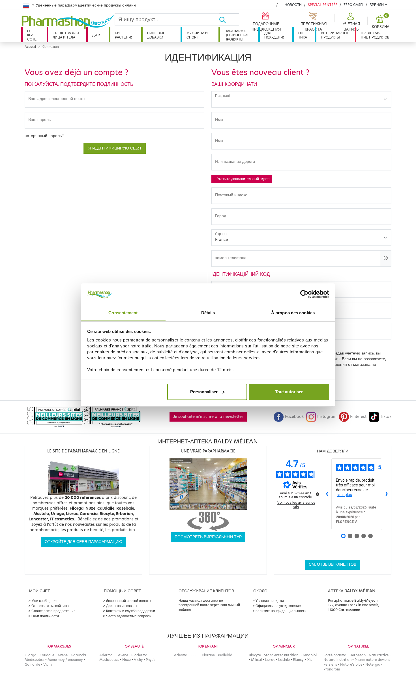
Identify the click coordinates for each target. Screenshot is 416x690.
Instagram (326, 416)
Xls (309, 659)
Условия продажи (270, 600)
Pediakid (225, 655)
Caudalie (47, 655)
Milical (256, 659)
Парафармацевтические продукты (237, 35)
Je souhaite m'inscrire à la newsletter (208, 416)
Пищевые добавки (156, 35)
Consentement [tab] (123, 312)
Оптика (302, 35)
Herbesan (357, 655)
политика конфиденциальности (281, 610)
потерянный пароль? (44, 135)
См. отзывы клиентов (332, 564)
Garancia (78, 655)
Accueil (30, 46)
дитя (97, 35)
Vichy (47, 664)
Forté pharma (334, 655)
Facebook (294, 416)
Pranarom (331, 669)
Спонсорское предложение (53, 610)
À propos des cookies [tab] (293, 312)
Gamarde (32, 664)
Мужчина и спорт (197, 35)
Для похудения (275, 35)
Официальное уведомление (278, 605)
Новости (293, 4)
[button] (350, 22)
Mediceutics (34, 659)
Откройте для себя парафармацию (83, 541)
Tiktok (385, 416)
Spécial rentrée (322, 4)
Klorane (208, 655)
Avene (62, 655)
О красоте (32, 35)
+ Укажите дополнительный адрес (241, 178)
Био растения (124, 35)
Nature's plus (351, 664)
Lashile (284, 659)
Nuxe (126, 659)
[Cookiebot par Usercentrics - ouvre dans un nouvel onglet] (304, 294)
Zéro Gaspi (353, 4)
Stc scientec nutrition (281, 655)
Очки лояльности (45, 616)
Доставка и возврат (121, 605)
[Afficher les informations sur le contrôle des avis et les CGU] (317, 494)
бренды (377, 4)
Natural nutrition (337, 659)
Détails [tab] (208, 312)
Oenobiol (309, 655)
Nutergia (372, 664)
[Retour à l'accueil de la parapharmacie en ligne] (68, 21)
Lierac (270, 659)
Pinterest (358, 416)
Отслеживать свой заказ (50, 605)
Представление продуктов (375, 35)
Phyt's (150, 659)
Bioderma (139, 655)
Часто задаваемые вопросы (128, 616)
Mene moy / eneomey (65, 659)
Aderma (106, 655)
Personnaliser (204, 391)
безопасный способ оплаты (128, 600)
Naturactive (379, 655)
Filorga (31, 655)
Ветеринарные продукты (335, 35)
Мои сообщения (44, 600)
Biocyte (255, 655)
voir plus (344, 494)
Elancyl (298, 659)
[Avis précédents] (327, 494)
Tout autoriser (289, 391)
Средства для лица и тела (66, 35)
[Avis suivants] (387, 494)
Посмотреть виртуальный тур (208, 537)
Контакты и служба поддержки (130, 610)
